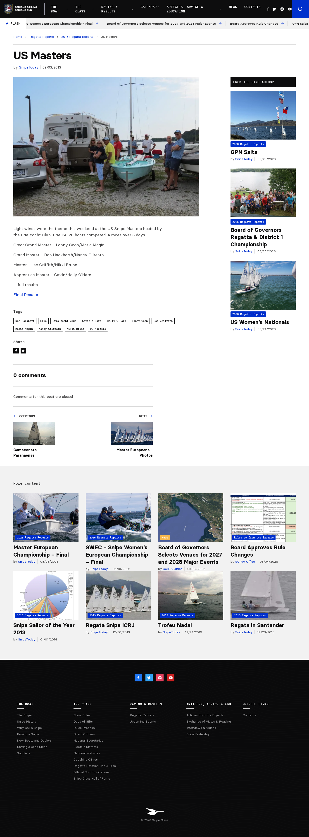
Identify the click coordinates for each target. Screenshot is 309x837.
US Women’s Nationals (260, 322)
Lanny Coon (140, 320)
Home (17, 37)
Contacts (252, 7)
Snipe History (27, 721)
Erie (43, 320)
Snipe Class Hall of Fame (92, 778)
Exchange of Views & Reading (208, 721)
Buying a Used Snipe (32, 747)
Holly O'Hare (116, 320)
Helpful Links (256, 704)
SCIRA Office (172, 569)
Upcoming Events (143, 721)
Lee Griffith (163, 320)
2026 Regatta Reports (248, 144)
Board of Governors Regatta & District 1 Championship (257, 237)
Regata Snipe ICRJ (110, 625)
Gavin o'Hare (91, 320)
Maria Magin (24, 328)
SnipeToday (29, 67)
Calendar (149, 7)
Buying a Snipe (28, 734)
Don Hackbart (24, 320)
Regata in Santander (257, 625)
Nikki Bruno (75, 328)
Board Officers (84, 734)
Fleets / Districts (86, 747)
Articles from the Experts (204, 715)
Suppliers (23, 753)
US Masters (98, 328)
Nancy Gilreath (50, 328)
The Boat (55, 9)
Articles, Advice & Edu (208, 704)
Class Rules (82, 715)
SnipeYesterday (198, 734)
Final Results (25, 294)
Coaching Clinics (86, 759)
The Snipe (24, 715)
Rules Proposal (84, 728)
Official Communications (91, 772)
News (233, 7)
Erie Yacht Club (64, 320)
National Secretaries (88, 740)
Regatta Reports (42, 37)
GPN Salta (244, 152)
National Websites (87, 753)
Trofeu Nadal (175, 625)
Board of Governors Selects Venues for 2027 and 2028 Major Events (190, 554)
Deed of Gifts (83, 721)
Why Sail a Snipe (29, 728)
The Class (80, 9)
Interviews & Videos (201, 728)
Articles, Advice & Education (185, 9)
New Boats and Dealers (34, 740)
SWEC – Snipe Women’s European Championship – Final (117, 554)
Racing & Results (109, 9)
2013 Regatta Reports (77, 37)
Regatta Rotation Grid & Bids (95, 766)
